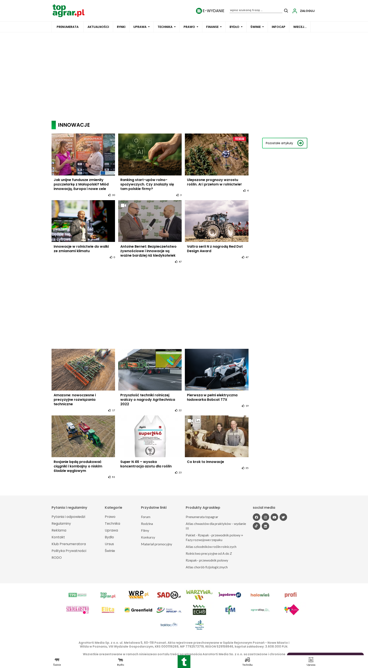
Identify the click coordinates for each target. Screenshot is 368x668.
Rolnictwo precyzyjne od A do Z (209, 553)
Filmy (145, 530)
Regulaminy (61, 523)
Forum (145, 517)
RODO (57, 557)
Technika (165, 27)
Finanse (212, 27)
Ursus (109, 544)
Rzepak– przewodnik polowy (207, 560)
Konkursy (148, 537)
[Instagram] (265, 517)
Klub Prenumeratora (69, 544)
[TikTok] (256, 526)
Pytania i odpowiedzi (68, 516)
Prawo (189, 27)
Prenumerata (68, 27)
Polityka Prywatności (69, 550)
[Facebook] (256, 517)
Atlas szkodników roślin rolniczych (211, 546)
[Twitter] (283, 517)
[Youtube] (274, 517)
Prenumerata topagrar (202, 517)
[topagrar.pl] (69, 10)
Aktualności (98, 27)
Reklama (59, 530)
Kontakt (58, 537)
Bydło (234, 27)
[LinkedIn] (265, 526)
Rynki (121, 27)
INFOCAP (278, 27)
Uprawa (140, 27)
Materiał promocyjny (156, 544)
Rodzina (147, 523)
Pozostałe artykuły (279, 143)
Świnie (255, 27)
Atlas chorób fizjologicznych (207, 567)
